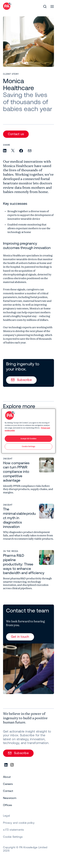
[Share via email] (29, 151)
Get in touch (20, 636)
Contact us (16, 134)
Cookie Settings (13, 836)
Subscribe (24, 380)
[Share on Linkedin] (4, 151)
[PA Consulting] (7, 6)
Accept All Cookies (28, 439)
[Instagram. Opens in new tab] (12, 765)
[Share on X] (12, 151)
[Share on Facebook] (21, 151)
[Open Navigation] (52, 6)
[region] (28, 431)
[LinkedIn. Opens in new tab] (6, 765)
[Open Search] (45, 6)
